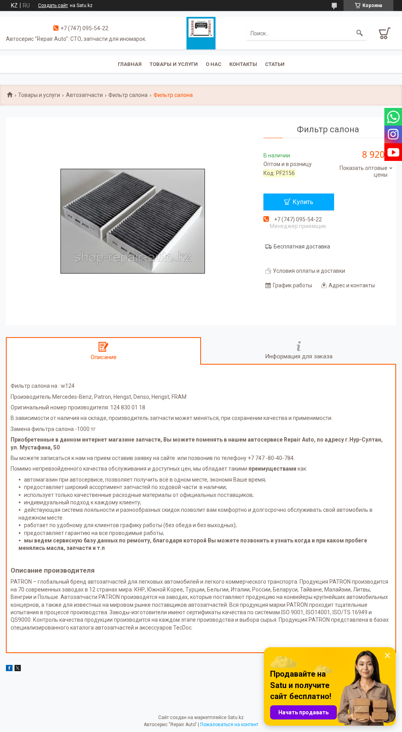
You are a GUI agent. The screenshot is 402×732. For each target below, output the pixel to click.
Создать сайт (53, 5)
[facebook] (9, 669)
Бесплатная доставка (302, 246)
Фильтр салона (128, 95)
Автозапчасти (84, 95)
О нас (213, 64)
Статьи (275, 64)
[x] (18, 669)
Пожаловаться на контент (229, 724)
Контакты (243, 64)
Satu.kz (236, 717)
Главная (130, 64)
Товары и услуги (174, 64)
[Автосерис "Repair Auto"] (201, 32)
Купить (302, 202)
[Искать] (359, 33)
